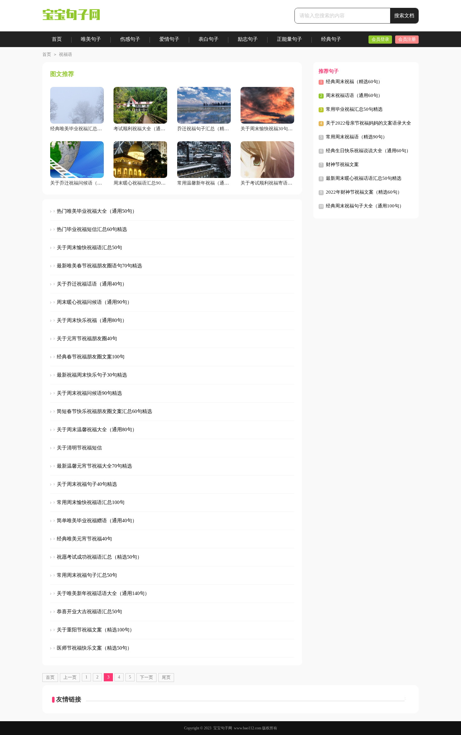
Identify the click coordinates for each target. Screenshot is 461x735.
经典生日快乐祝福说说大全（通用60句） (368, 150)
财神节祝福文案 (342, 164)
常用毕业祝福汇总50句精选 (354, 109)
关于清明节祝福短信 (79, 447)
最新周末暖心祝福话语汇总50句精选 (363, 178)
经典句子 (331, 39)
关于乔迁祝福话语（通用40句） (92, 284)
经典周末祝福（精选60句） (354, 81)
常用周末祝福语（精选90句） (356, 136)
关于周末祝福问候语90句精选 (89, 393)
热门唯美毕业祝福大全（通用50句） (97, 211)
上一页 (70, 677)
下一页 (146, 677)
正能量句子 (289, 39)
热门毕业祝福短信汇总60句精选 (92, 229)
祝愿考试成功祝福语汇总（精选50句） (99, 557)
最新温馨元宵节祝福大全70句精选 (94, 466)
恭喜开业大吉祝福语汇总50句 (89, 611)
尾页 (166, 677)
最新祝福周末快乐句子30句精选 (92, 375)
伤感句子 (130, 39)
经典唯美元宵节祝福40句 (84, 538)
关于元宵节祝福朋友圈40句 (87, 338)
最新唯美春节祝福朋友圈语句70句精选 (99, 265)
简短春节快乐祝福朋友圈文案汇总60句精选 (104, 411)
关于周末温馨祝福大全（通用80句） (97, 429)
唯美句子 (91, 39)
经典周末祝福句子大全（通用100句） (365, 205)
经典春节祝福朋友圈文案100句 (91, 356)
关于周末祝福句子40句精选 (87, 484)
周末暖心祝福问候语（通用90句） (94, 302)
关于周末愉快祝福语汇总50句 (89, 247)
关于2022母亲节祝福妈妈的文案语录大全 (368, 123)
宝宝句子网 (222, 728)
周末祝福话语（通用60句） (354, 95)
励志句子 (248, 39)
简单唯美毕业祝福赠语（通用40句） (97, 520)
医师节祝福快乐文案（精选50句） (94, 648)
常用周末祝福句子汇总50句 (87, 575)
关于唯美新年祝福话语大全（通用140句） (103, 593)
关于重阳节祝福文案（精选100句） (96, 629)
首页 (57, 39)
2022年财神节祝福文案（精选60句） (364, 192)
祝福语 (65, 54)
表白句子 (209, 39)
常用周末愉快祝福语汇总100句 (91, 502)
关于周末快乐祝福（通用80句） (92, 320)
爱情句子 (169, 39)
